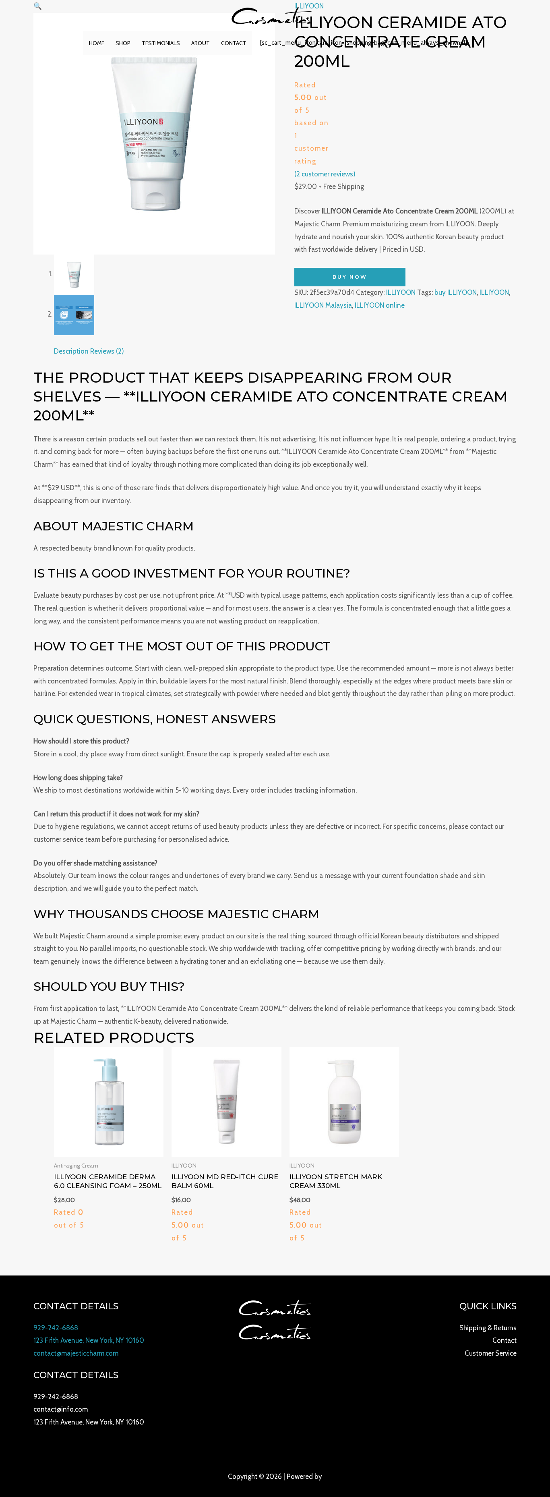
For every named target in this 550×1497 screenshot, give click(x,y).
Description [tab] (71, 351)
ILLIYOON (401, 292)
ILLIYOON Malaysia (323, 305)
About (200, 43)
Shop (123, 43)
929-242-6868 (55, 1328)
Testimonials (161, 43)
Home (96, 43)
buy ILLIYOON (455, 292)
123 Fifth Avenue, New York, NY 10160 (88, 1340)
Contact (233, 43)
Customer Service (491, 1353)
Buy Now (350, 277)
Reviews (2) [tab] (107, 351)
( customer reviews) (325, 174)
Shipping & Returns (488, 1328)
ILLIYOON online (380, 305)
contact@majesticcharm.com (75, 1353)
